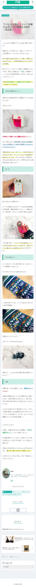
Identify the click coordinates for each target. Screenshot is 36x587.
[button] (32, 352)
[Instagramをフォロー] (11, 480)
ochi (11, 471)
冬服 (12, 494)
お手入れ (27, 491)
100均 (6, 494)
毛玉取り (18, 494)
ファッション (8, 491)
